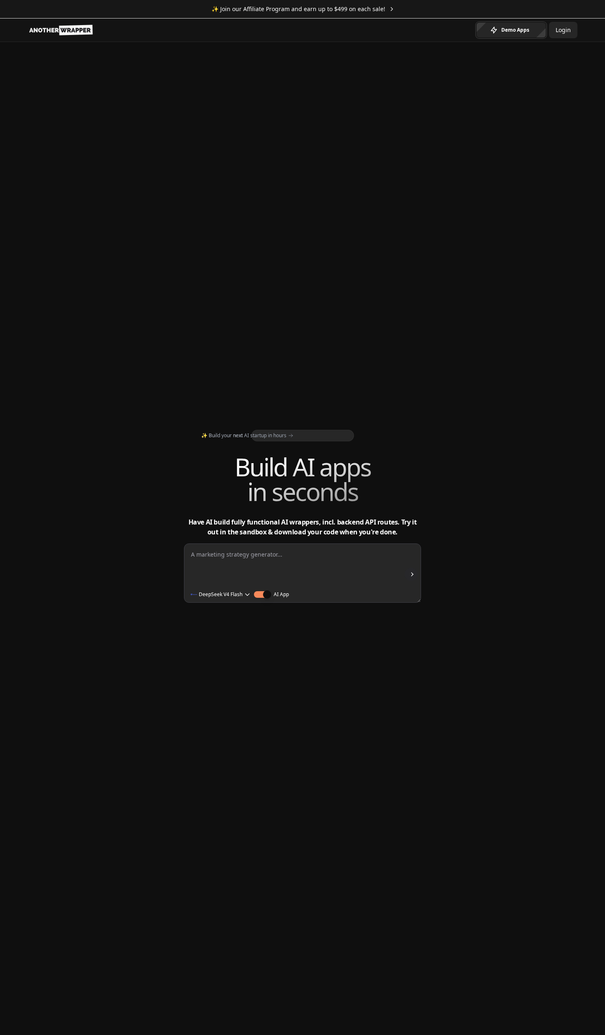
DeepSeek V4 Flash (220, 594)
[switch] (260, 594)
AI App (281, 594)
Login (563, 30)
